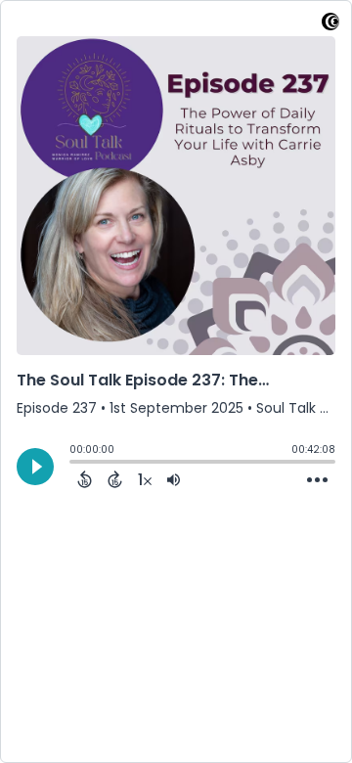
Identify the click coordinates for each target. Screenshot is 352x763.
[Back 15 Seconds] (84, 479)
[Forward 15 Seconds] (115, 479)
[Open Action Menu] (317, 480)
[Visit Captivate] (330, 25)
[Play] (35, 466)
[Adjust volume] (173, 479)
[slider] (74, 463)
